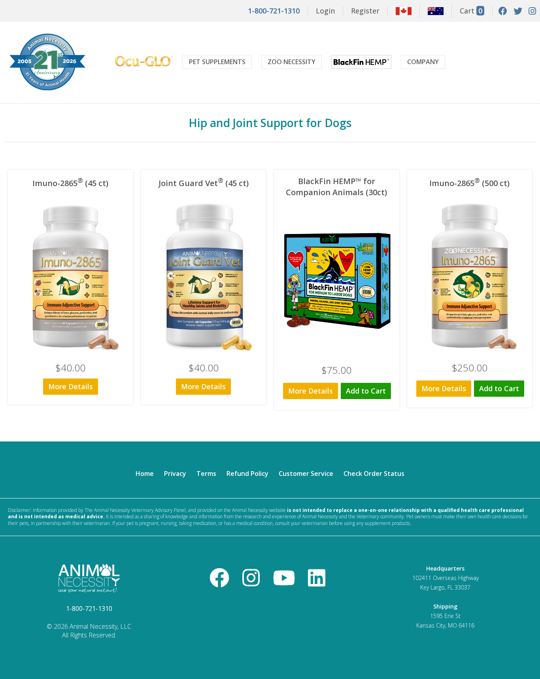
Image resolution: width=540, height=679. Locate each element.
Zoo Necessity (291, 61)
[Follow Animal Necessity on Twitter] (518, 11)
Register (365, 10)
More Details (70, 386)
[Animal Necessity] (47, 89)
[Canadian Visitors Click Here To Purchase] (404, 12)
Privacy (175, 473)
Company (423, 61)
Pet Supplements (217, 61)
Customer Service (306, 473)
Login (325, 10)
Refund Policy (247, 473)
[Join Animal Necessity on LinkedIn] (316, 577)
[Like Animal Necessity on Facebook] (503, 11)
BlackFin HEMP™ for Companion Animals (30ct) (336, 187)
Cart (471, 10)
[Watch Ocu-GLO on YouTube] (284, 577)
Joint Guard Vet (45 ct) (204, 183)
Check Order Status (374, 473)
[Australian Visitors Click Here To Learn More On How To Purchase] (436, 12)
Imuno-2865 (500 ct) (469, 183)
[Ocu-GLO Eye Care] (143, 62)
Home (145, 473)
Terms (206, 473)
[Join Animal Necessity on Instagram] (532, 11)
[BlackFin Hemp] (361, 63)
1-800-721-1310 (274, 10)
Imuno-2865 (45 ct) (70, 183)
